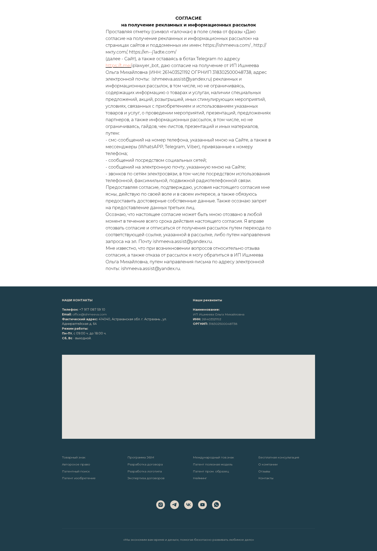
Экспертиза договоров (146, 478)
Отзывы (264, 471)
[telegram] (174, 504)
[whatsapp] (216, 504)
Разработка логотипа (144, 471)
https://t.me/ (118, 65)
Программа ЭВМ (140, 457)
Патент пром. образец (211, 471)
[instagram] (160, 504)
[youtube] (202, 504)
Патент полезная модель (212, 464)
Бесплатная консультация (278, 457)
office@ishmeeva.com (89, 314)
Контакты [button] (265, 478)
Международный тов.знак (213, 457)
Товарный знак (74, 457)
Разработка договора (145, 464)
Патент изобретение (79, 478)
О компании (268, 464)
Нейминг (200, 478)
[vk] (188, 504)
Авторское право (76, 464)
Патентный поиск (76, 471)
